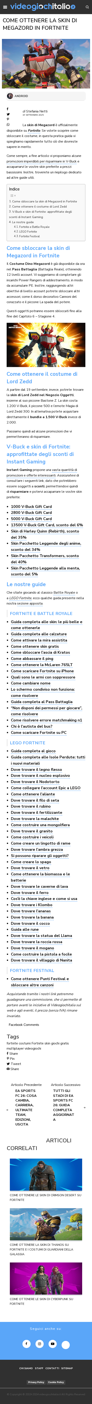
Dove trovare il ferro (30, 892)
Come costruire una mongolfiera (40, 824)
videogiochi (33, 1048)
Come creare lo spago (31, 861)
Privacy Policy (36, 1382)
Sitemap (67, 1368)
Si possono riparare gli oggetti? (40, 855)
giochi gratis (60, 1043)
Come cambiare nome (30, 683)
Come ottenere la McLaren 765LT (42, 664)
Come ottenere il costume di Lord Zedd (39, 206)
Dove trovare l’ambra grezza (37, 849)
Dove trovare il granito (32, 831)
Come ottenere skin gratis (35, 646)
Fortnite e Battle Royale (34, 227)
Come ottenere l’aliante (33, 794)
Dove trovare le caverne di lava (39, 886)
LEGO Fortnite (28, 232)
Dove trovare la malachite (35, 818)
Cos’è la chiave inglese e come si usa (44, 898)
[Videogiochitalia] (42, 7)
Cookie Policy (56, 1382)
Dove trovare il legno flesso (36, 769)
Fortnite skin (40, 1043)
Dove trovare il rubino (31, 806)
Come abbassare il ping (32, 658)
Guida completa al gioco (33, 751)
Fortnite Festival (29, 236)
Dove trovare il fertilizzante (36, 812)
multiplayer (15, 1048)
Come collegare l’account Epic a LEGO (45, 787)
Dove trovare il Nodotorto (35, 781)
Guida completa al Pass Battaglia (42, 701)
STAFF (39, 1368)
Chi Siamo (26, 1368)
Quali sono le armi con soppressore (43, 677)
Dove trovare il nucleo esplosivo (40, 775)
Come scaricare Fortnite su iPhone (42, 671)
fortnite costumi (19, 1043)
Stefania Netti (36, 111)
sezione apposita (30, 603)
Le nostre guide (23, 222)
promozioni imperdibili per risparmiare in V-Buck (42, 161)
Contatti (52, 1368)
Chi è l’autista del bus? (31, 726)
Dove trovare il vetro (30, 867)
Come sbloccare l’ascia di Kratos (40, 652)
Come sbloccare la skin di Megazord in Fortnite (44, 201)
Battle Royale (64, 592)
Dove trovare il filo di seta (35, 800)
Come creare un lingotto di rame (40, 843)
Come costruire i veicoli (32, 837)
